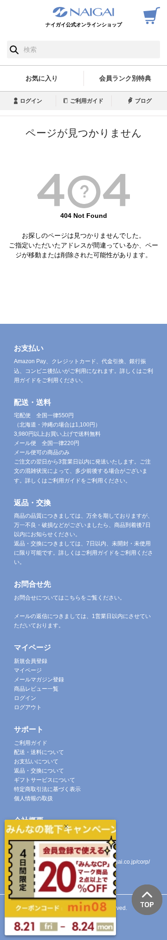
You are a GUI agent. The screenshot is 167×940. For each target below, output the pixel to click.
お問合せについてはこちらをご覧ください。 (69, 597)
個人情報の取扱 (33, 798)
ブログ (143, 101)
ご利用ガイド (86, 101)
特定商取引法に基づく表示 (47, 789)
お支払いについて (36, 761)
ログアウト (28, 707)
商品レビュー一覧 (36, 689)
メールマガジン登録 (39, 679)
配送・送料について (39, 752)
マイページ (28, 670)
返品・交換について (39, 770)
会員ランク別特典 (125, 78)
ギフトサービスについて (44, 780)
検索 (14, 49)
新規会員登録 (30, 661)
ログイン (31, 101)
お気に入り (42, 78)
